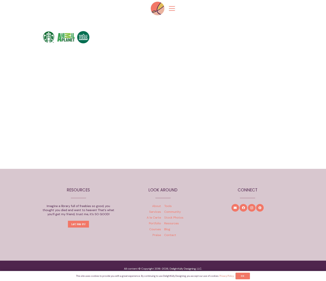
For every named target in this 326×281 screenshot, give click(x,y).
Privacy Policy (227, 276)
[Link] (157, 8)
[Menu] (172, 8)
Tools (168, 206)
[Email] (235, 208)
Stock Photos (173, 218)
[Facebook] (243, 208)
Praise (156, 235)
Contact (170, 235)
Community (172, 212)
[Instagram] (252, 208)
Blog (167, 229)
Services (155, 212)
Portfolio (155, 223)
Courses (155, 229)
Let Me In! (78, 224)
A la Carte (154, 218)
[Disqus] (163, 113)
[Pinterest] (260, 208)
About (156, 206)
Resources (171, 223)
